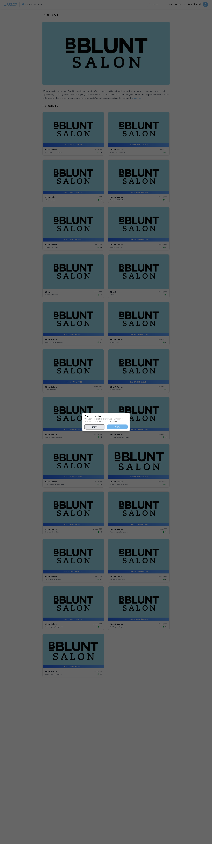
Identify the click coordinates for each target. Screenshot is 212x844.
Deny (94, 427)
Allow (117, 427)
